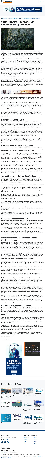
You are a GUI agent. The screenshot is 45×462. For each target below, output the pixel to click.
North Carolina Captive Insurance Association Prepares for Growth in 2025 (6, 395)
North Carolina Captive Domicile (27, 394)
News (6, 18)
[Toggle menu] (43, 1)
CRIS (25, 443)
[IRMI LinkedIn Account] (8, 442)
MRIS (35, 441)
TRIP (35, 443)
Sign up (3, 452)
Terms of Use (9, 457)
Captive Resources (16, 406)
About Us (35, 456)
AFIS (25, 441)
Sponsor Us (40, 456)
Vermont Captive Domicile (5, 407)
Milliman (3, 422)
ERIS (35, 437)
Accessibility (3, 457)
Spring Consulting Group (38, 423)
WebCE (25, 439)
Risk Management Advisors (16, 420)
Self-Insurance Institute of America (27, 423)
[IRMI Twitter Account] (5, 442)
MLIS (35, 439)
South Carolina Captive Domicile (16, 394)
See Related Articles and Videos (17, 26)
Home (2, 18)
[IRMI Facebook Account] (2, 442)
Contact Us (5, 439)
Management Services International (37, 408)
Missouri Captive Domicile (37, 394)
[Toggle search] (40, 1)
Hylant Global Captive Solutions (28, 410)
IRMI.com (26, 437)
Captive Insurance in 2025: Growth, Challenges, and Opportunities (24, 18)
